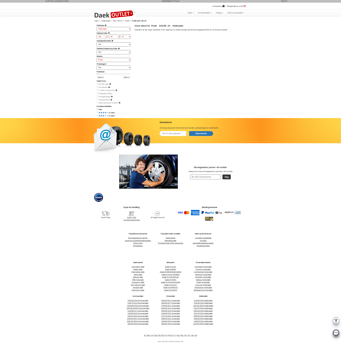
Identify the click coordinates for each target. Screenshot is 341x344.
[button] (336, 320)
